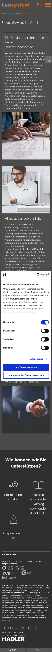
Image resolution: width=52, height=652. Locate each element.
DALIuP (29, 561)
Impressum (7, 635)
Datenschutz (24, 635)
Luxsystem (15, 13)
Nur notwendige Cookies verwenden (26, 375)
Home (5, 13)
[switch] (45, 331)
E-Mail (39, 650)
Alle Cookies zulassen (26, 367)
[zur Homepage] (16, 5)
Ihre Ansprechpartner (13, 533)
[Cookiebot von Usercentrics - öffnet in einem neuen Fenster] (37, 275)
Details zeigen (36, 359)
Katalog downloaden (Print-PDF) (38, 508)
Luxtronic (18, 561)
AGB (16, 635)
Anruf (12, 650)
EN (39, 4)
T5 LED (38, 561)
